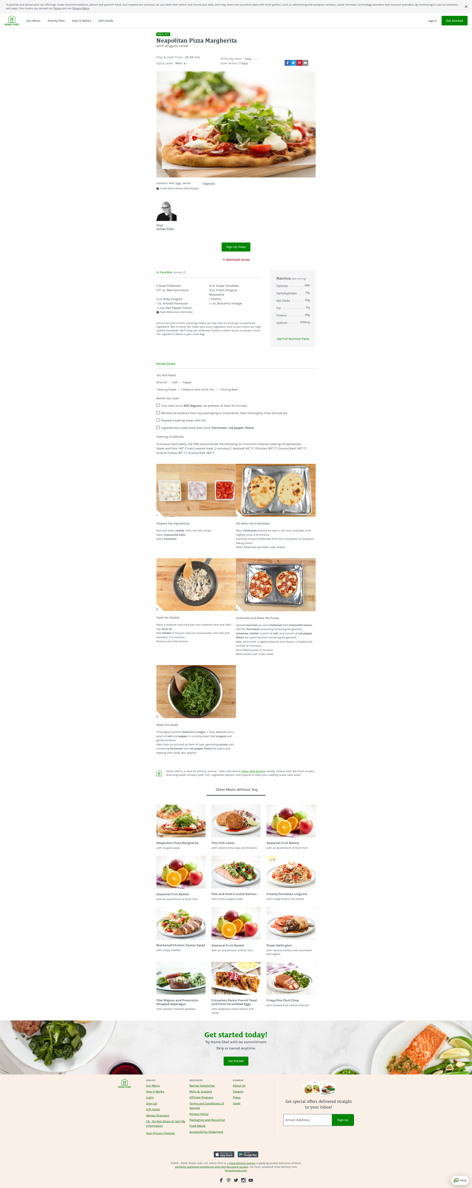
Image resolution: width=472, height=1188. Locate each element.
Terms (57, 8)
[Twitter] (236, 1180)
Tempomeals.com (236, 1170)
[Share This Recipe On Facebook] (288, 63)
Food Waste (197, 1126)
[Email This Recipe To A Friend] (305, 63)
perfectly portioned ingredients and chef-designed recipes (211, 1166)
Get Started (454, 20)
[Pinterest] (228, 1180)
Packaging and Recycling (207, 1120)
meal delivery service (242, 1163)
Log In (432, 20)
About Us (239, 1085)
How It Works (155, 1091)
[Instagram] (243, 1180)
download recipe (238, 259)
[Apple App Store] (224, 1154)
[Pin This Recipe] (299, 63)
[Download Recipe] (313, 63)
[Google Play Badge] (248, 1154)
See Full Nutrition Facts (293, 339)
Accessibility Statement (206, 1132)
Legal (236, 1103)
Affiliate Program (201, 1097)
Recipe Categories (202, 1085)
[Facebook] (221, 1180)
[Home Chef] (11, 20)
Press (237, 1097)
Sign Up (151, 1103)
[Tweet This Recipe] (293, 63)
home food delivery (254, 771)
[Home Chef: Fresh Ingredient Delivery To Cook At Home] (124, 1086)
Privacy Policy (80, 8)
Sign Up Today (236, 247)
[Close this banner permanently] (466, 6)
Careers (238, 1091)
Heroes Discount (157, 1115)
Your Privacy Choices (160, 1133)
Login (150, 1097)
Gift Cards (153, 1109)
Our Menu (153, 1085)
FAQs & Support (200, 1091)
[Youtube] (251, 1180)
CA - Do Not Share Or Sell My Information (165, 1123)
